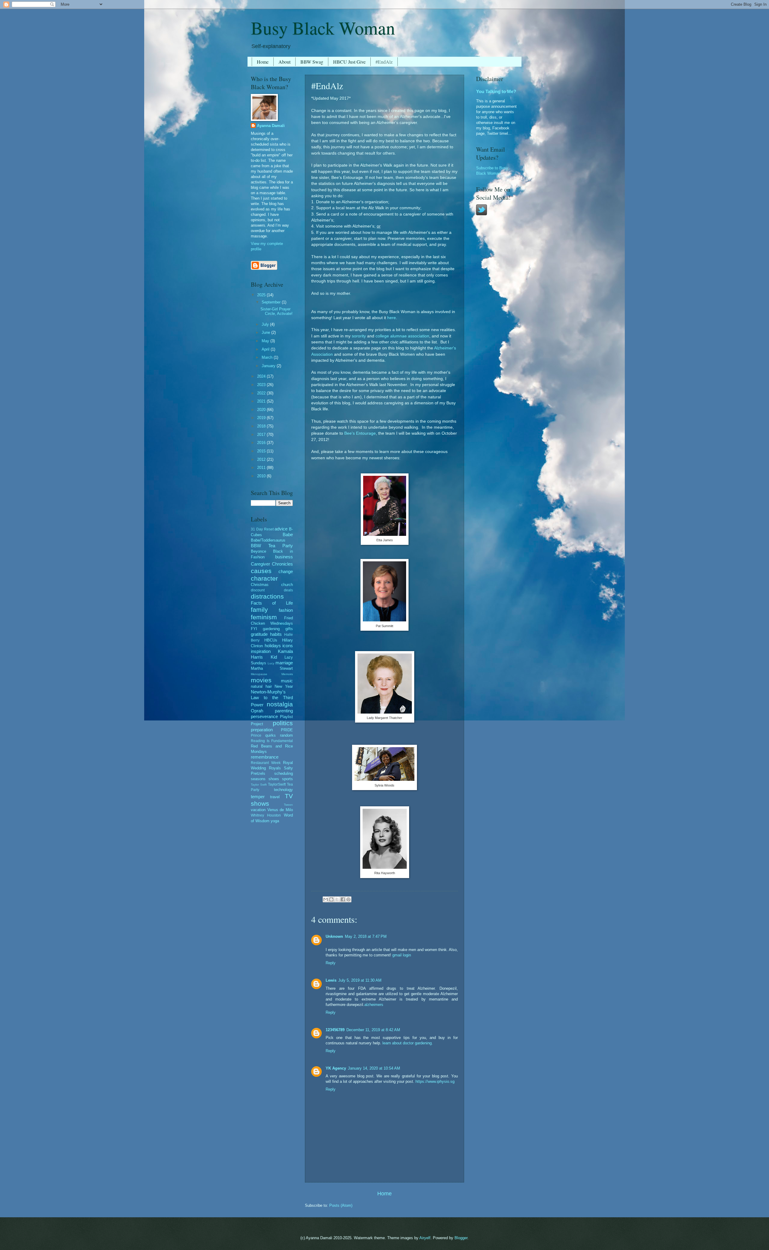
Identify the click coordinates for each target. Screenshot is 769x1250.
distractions (267, 596)
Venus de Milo (280, 810)
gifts (289, 629)
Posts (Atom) (340, 1205)
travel (275, 797)
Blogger (460, 1238)
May (266, 341)
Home (263, 62)
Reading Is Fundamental (272, 741)
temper (258, 796)
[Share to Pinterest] (348, 899)
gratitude (259, 634)
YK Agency (336, 1068)
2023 (262, 384)
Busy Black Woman (323, 28)
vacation (258, 810)
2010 (262, 476)
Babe (288, 534)
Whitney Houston (266, 815)
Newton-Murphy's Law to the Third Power (272, 698)
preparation (262, 729)
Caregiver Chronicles (272, 563)
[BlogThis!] (331, 899)
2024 (262, 376)
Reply (331, 963)
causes (261, 570)
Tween (288, 804)
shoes (274, 779)
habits (276, 634)
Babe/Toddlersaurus (268, 540)
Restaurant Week (266, 763)
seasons (258, 779)
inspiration (261, 651)
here (391, 318)
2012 (262, 459)
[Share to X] (337, 899)
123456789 (335, 1030)
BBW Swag (311, 62)
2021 (262, 401)
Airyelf (424, 1238)
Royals (275, 768)
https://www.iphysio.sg (434, 1081)
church (287, 584)
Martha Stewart (272, 668)
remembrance (264, 756)
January (269, 366)
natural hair (261, 686)
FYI (254, 629)
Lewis (331, 980)
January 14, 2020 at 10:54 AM (374, 1068)
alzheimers (373, 1004)
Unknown (334, 936)
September (272, 302)
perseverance (264, 716)
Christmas (260, 584)
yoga (275, 821)
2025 (262, 295)
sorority (359, 336)
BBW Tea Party (272, 545)
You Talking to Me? (496, 91)
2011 (262, 467)
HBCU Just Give (349, 62)
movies (261, 680)
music (287, 680)
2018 (262, 426)
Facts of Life (272, 602)
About (284, 62)
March (268, 357)
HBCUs (270, 640)
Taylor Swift (259, 784)
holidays (273, 645)
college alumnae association (402, 336)
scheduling (283, 773)
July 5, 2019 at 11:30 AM (359, 980)
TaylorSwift (277, 784)
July (266, 324)
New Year (284, 686)
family (259, 609)
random (286, 735)
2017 (262, 434)
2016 (262, 442)
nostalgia (280, 704)
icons (287, 645)
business (284, 556)
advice (281, 528)
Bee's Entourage (360, 433)
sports (287, 779)
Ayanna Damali (271, 125)
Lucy (271, 663)
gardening (271, 629)
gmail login (401, 955)
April (266, 349)
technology (283, 789)
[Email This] (326, 899)
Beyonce (258, 551)
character (264, 578)
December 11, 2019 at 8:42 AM (373, 1030)
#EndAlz (384, 62)
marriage (284, 662)
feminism (264, 617)
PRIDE (287, 730)
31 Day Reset (262, 529)
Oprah (257, 710)
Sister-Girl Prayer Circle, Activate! (276, 311)
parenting (284, 710)
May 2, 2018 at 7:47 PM (366, 936)
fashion (286, 610)
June (266, 332)
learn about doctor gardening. (407, 1043)
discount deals (272, 590)
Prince (256, 735)
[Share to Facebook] (343, 899)
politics (283, 723)
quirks (270, 735)
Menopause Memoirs (272, 674)
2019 (262, 417)
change (285, 571)
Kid (274, 657)
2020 (262, 409)
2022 (262, 393)
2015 (262, 451)
